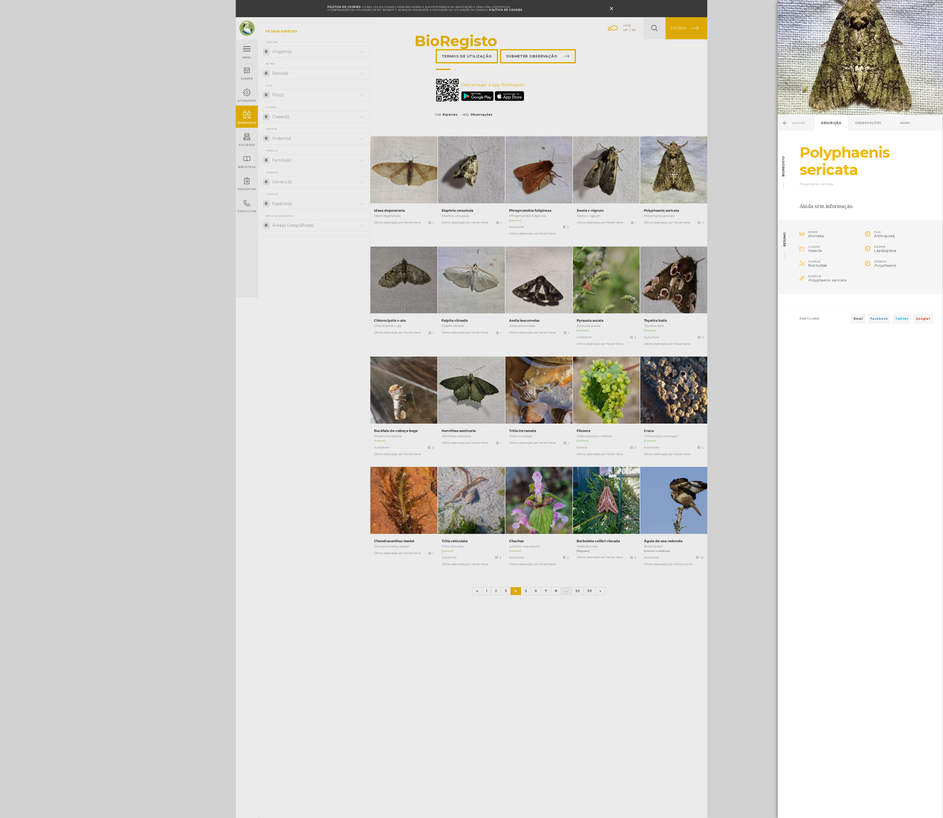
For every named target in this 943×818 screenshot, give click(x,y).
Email (858, 318)
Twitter (901, 318)
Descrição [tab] (831, 123)
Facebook (879, 318)
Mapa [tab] (905, 123)
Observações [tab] (868, 123)
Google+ (923, 318)
